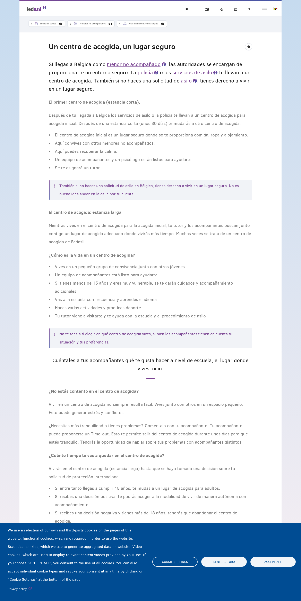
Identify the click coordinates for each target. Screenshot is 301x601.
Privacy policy (17, 589)
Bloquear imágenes (206, 9)
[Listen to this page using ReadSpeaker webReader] (250, 46)
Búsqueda (249, 9)
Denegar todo (224, 562)
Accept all (273, 562)
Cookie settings (175, 562)
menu (264, 8)
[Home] (36, 8)
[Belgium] (275, 8)
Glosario (234, 9)
